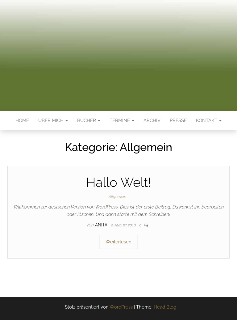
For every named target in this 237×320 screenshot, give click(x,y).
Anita (102, 224)
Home (22, 120)
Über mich (51, 120)
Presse (178, 120)
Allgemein (117, 196)
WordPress (121, 307)
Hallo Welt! (118, 182)
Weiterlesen (118, 242)
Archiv (151, 120)
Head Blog (165, 307)
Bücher (87, 120)
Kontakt (207, 120)
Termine (120, 120)
